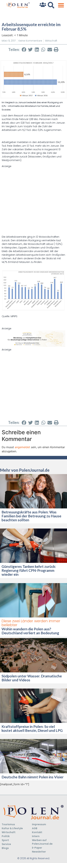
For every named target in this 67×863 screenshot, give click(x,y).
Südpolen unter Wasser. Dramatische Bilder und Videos (32, 678)
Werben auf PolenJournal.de (42, 841)
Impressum (39, 824)
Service (6, 844)
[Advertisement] (33, 201)
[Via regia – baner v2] (33, 346)
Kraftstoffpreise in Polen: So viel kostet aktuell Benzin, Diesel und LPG (32, 728)
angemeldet (22, 447)
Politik (6, 836)
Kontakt (37, 832)
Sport (5, 840)
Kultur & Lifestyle (12, 828)
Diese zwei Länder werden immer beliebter (31, 622)
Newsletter (39, 851)
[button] (61, 5)
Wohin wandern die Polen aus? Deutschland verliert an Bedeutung (31, 631)
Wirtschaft (51, 40)
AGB (34, 828)
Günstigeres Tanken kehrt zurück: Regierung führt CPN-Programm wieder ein (29, 570)
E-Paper (37, 847)
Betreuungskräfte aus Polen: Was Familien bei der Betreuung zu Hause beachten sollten (31, 516)
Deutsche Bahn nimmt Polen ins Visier (33, 777)
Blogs (5, 848)
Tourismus (8, 824)
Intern (36, 836)
